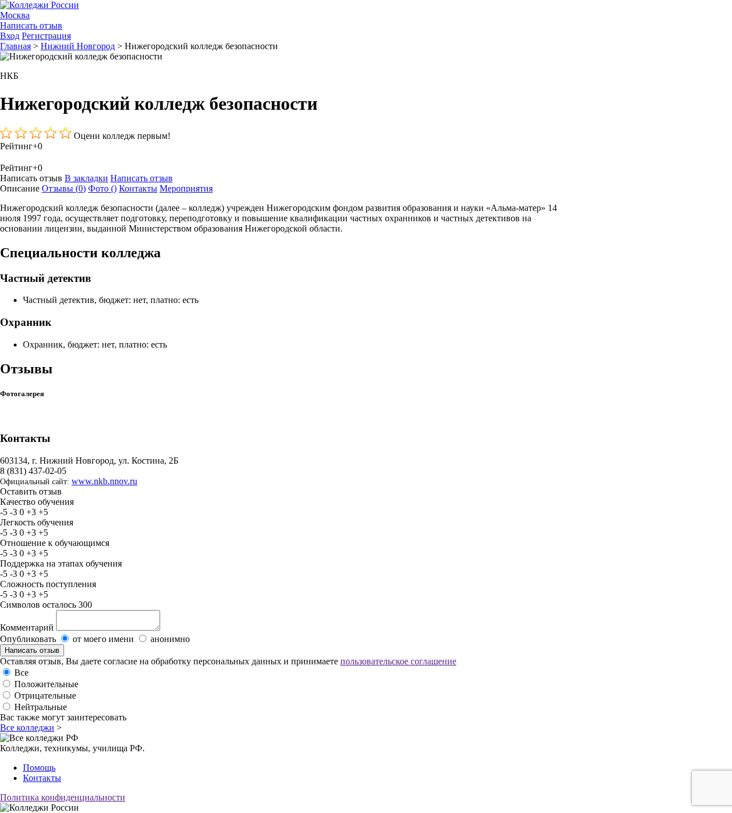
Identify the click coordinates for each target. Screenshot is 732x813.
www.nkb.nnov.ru (104, 481)
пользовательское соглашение (398, 661)
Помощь (39, 767)
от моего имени (103, 639)
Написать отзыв (31, 25)
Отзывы (64, 188)
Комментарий (27, 627)
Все (21, 673)
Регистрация (46, 36)
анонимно (170, 639)
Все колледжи (27, 727)
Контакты (138, 188)
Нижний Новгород (78, 46)
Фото (102, 188)
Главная (15, 46)
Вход (9, 36)
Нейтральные (40, 707)
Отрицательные (45, 695)
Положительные (46, 684)
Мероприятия (186, 188)
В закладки (86, 178)
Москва (15, 15)
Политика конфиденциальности (62, 797)
